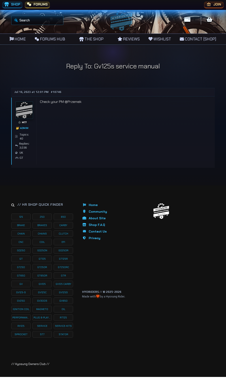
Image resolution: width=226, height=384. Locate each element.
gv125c (42, 292)
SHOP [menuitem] (15, 4)
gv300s (42, 300)
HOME (20, 39)
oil (63, 309)
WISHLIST (162, 39)
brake (21, 225)
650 (63, 216)
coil (42, 242)
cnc (21, 242)
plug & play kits (43, 317)
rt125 (63, 317)
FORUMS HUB (52, 39)
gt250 (21, 267)
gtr (63, 275)
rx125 (20, 325)
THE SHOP (94, 39)
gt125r (63, 258)
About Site (97, 218)
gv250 (21, 300)
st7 (42, 334)
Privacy (94, 238)
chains (42, 233)
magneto (42, 309)
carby (63, 225)
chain (21, 233)
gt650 (21, 275)
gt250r (42, 267)
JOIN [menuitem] (216, 4)
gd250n (42, 250)
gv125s (63, 292)
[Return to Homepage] (161, 211)
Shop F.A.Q (97, 225)
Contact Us (98, 231)
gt (21, 258)
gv (21, 284)
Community (98, 212)
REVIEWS (131, 39)
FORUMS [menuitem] (40, 4)
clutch (63, 233)
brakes (42, 225)
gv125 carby (63, 284)
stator (63, 334)
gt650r (42, 275)
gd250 (21, 250)
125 (21, 216)
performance (21, 317)
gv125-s (21, 292)
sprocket (21, 334)
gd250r (63, 250)
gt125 (42, 258)
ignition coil (21, 309)
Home (93, 205)
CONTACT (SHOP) (200, 39)
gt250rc (63, 267)
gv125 (42, 284)
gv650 (63, 300)
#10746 (56, 92)
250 (42, 216)
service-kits (63, 325)
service (42, 325)
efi (63, 242)
